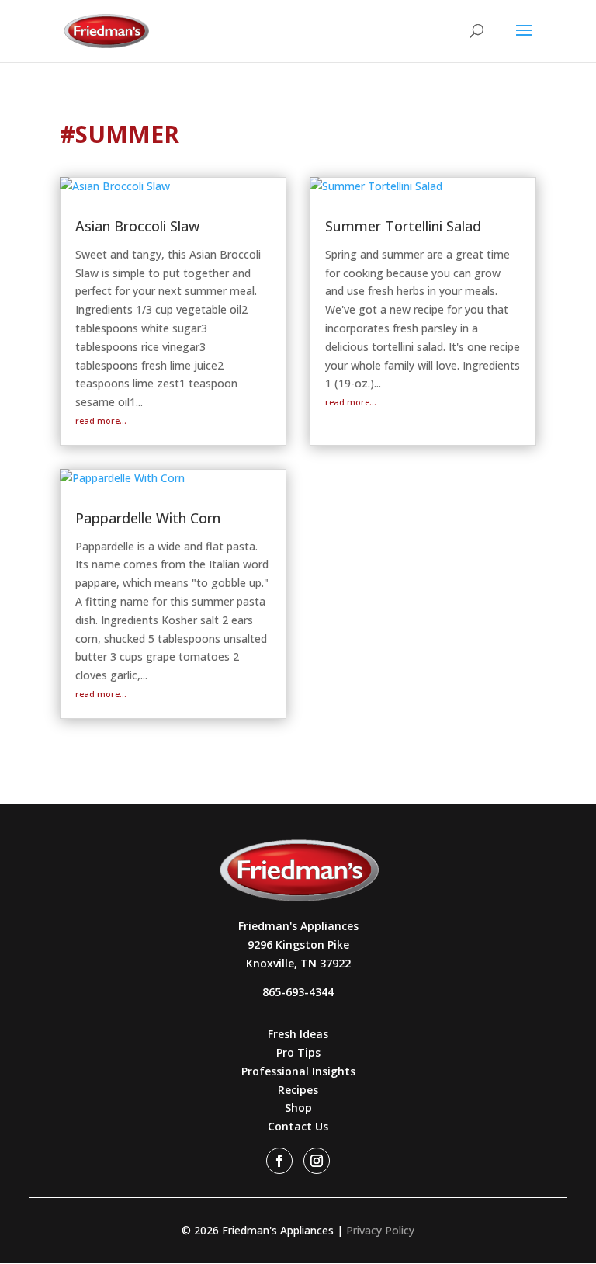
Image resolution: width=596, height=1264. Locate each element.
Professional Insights (298, 1071)
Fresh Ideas (298, 1033)
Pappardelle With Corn (147, 518)
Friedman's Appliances (298, 925)
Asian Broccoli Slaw (137, 226)
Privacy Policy (380, 1230)
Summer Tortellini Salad (403, 226)
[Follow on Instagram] (316, 1161)
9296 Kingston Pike (298, 944)
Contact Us (298, 1126)
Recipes (298, 1089)
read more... (100, 420)
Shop (298, 1107)
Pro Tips (298, 1052)
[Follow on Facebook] (279, 1161)
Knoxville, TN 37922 (298, 963)
